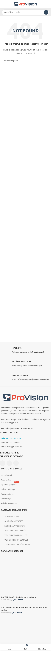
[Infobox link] (25, 351)
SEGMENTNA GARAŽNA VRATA (17, 544)
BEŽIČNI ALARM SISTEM (14, 526)
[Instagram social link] (9, 463)
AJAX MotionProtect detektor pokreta (18, 597)
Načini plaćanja (7, 494)
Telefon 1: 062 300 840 (11, 438)
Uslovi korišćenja (8, 489)
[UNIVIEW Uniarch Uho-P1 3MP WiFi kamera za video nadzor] (21, 604)
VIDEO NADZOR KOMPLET (15, 535)
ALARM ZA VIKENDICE (13, 521)
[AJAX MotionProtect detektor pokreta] (21, 575)
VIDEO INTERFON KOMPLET (16, 540)
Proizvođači (6, 480)
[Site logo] (25, 4)
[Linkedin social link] (16, 463)
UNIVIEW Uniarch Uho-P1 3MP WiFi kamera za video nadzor (24, 608)
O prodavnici (6, 475)
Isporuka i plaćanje (10, 484)
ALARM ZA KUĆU (11, 516)
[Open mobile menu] (3, 4)
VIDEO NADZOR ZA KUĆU (15, 531)
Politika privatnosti (9, 503)
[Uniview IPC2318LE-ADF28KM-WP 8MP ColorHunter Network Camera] (21, 636)
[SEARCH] (46, 12)
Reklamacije (6, 499)
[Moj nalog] (47, 4)
